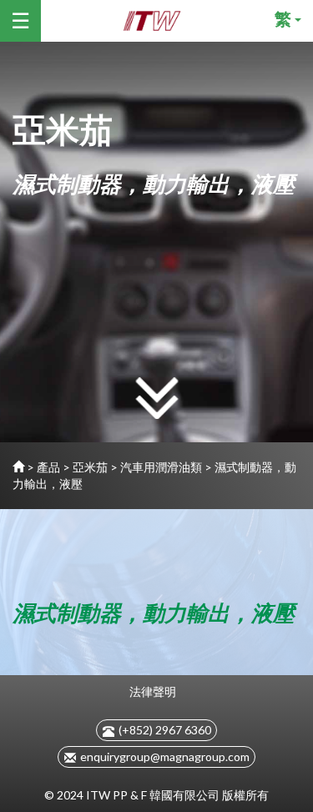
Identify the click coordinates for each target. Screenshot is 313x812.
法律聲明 (152, 691)
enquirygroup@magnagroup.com (165, 756)
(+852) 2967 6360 (165, 730)
